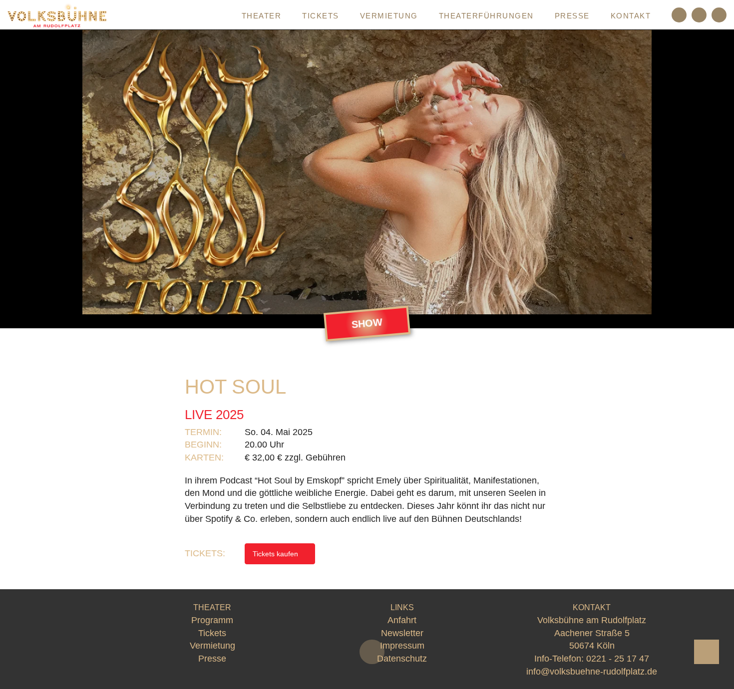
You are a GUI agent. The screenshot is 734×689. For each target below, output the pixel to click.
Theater (262, 15)
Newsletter (402, 633)
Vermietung (389, 15)
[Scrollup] (706, 652)
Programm (195, 15)
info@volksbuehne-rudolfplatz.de (591, 672)
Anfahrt (401, 620)
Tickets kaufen (276, 554)
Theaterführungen (486, 15)
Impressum (402, 646)
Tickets (320, 15)
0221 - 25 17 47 (617, 659)
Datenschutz (402, 659)
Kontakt (631, 15)
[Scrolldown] (372, 652)
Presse (572, 15)
